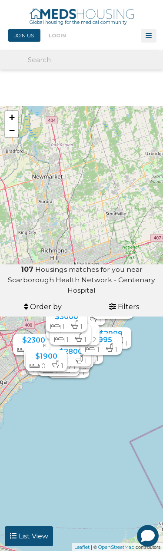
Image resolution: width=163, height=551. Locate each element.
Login (57, 36)
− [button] (12, 130)
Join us (24, 36)
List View (32, 536)
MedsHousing (82, 15)
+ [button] (12, 117)
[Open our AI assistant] (148, 536)
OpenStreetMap (116, 547)
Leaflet (82, 547)
